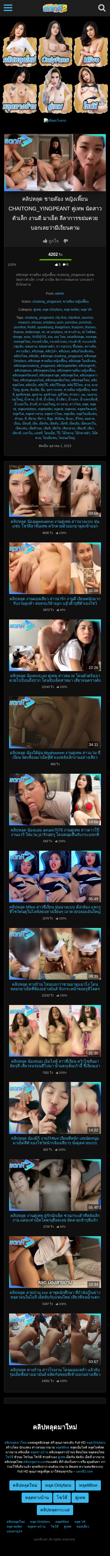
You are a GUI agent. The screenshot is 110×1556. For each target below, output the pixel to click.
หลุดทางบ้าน (39, 1452)
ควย (87, 385)
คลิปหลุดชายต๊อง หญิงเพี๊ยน (76, 370)
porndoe (71, 322)
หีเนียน (59, 419)
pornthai (20, 327)
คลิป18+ (51, 351)
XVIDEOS (39, 337)
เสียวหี (16, 433)
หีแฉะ (70, 419)
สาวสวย (62, 404)
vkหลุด (17, 337)
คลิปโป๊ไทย (75, 385)
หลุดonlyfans (27, 409)
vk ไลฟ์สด (89, 332)
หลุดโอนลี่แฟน (86, 414)
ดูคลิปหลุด (23, 394)
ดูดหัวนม (50, 394)
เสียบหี (81, 428)
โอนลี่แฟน (50, 438)
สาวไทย (75, 404)
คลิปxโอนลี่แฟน (82, 351)
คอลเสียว (83, 1526)
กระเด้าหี (74, 342)
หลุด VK (86, 309)
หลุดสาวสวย (34, 414)
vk (43, 332)
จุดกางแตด (54, 390)
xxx (50, 337)
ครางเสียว (23, 351)
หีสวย (32, 419)
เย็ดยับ (54, 423)
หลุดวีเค (18, 414)
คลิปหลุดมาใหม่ (16, 1443)
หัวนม (19, 419)
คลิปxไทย (20, 356)
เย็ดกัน (43, 423)
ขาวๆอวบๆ (63, 346)
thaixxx (19, 332)
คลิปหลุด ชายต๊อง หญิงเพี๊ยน (47, 361)
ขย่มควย (31, 346)
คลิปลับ (34, 356)
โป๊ (58, 433)
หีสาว (41, 419)
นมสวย (92, 394)
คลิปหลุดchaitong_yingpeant (34, 366)
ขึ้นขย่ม (78, 346)
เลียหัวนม (35, 428)
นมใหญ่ (17, 399)
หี (26, 419)
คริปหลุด (38, 351)
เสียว (90, 428)
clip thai (60, 317)
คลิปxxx (64, 351)
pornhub (85, 322)
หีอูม (50, 419)
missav (36, 322)
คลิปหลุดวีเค (69, 375)
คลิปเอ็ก (31, 385)
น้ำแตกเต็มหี (88, 399)
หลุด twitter (71, 309)
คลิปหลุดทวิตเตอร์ (25, 375)
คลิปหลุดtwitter (67, 366)
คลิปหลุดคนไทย (44, 370)
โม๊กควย (67, 433)
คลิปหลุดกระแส (34, 1462)
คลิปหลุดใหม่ (80, 380)
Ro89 (32, 327)
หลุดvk (58, 409)
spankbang (45, 327)
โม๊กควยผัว (82, 433)
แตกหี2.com (84, 1471)
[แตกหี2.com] (55, 8)
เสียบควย (68, 428)
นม (83, 394)
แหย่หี (38, 433)
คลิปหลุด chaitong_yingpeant (61, 356)
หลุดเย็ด (69, 414)
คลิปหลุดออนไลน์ (32, 380)
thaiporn (78, 327)
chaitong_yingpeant (46, 301)
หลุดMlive (62, 1447)
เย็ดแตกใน (88, 423)
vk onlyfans (54, 332)
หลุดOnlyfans (96, 1443)
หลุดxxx (70, 409)
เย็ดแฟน (21, 428)
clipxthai (74, 317)
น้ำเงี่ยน (49, 399)
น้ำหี (39, 399)
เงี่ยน (17, 423)
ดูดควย (37, 394)
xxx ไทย (59, 337)
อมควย (90, 419)
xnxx (27, 337)
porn (60, 322)
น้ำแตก (73, 399)
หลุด (85, 404)
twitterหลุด (32, 332)
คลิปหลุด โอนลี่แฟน (82, 361)
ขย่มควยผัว (46, 346)
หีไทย (79, 419)
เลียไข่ (56, 428)
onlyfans (49, 322)
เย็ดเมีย (74, 423)
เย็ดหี (64, 423)
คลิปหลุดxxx (23, 370)
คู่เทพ (37, 309)
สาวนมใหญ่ (47, 404)
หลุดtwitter (45, 409)
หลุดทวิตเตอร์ (86, 409)
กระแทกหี (89, 342)
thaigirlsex (62, 327)
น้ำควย (29, 399)
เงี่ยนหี (26, 423)
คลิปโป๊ (43, 385)
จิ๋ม (43, 390)
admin (59, 293)
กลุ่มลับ (18, 346)
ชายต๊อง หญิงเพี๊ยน (76, 301)
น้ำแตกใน (21, 404)
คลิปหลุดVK (87, 366)
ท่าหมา (74, 394)
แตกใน (28, 433)
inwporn (24, 322)
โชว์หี (9, 1457)
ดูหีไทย (63, 394)
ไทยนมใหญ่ (66, 438)
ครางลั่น (90, 346)
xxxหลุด (91, 337)
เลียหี (47, 428)
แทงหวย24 (14, 1531)
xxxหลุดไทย (22, 342)
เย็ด (34, 423)
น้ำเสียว (61, 399)
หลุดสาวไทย (53, 414)
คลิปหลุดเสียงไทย (57, 380)
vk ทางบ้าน (72, 332)
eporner (87, 317)
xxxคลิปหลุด (75, 337)
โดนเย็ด (49, 433)
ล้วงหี (33, 404)
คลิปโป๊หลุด (58, 385)
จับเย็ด (34, 390)
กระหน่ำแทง (58, 342)
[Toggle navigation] (8, 8)
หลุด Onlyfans (52, 309)
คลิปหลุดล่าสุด (49, 375)
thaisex (90, 327)
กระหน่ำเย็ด (40, 342)
